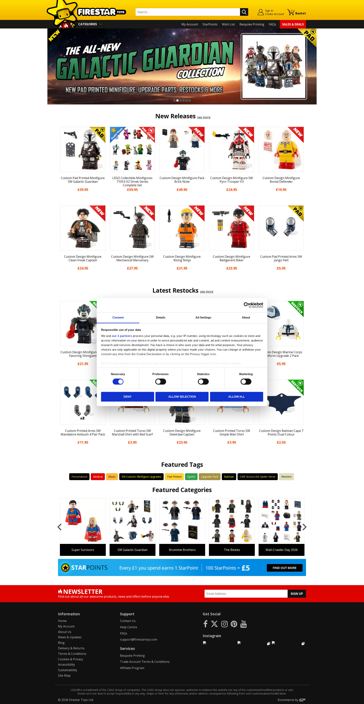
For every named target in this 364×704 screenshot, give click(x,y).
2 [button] (177, 100)
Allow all (236, 396)
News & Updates (70, 637)
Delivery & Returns (71, 648)
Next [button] (313, 66)
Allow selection (182, 396)
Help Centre (128, 627)
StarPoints (209, 24)
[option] (182, 66)
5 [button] (186, 100)
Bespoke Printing (251, 24)
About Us (64, 632)
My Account (189, 24)
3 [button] (180, 100)
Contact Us (128, 621)
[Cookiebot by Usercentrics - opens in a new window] (246, 305)
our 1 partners (122, 335)
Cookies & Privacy (70, 659)
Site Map (64, 675)
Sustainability (67, 670)
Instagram (212, 635)
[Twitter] (214, 624)
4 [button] (183, 100)
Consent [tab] (118, 317)
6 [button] (189, 100)
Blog (61, 643)
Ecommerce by (288, 700)
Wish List (228, 24)
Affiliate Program (132, 668)
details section (230, 363)
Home (62, 621)
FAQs (272, 24)
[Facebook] (205, 624)
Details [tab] (160, 317)
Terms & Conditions (72, 654)
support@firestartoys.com (138, 639)
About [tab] (246, 317)
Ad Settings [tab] (203, 317)
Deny (128, 396)
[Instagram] (224, 624)
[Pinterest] (234, 624)
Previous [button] (50, 66)
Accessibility (66, 664)
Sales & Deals (293, 24)
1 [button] (174, 100)
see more (203, 117)
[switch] (160, 381)
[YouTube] (243, 624)
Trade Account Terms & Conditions (145, 662)
